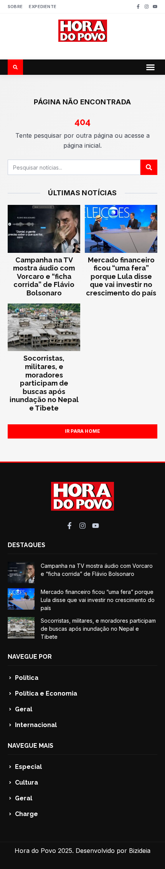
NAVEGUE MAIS (30, 745)
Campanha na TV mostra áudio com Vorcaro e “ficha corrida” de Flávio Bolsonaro (44, 276)
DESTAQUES (26, 545)
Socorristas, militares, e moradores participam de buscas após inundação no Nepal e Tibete (44, 383)
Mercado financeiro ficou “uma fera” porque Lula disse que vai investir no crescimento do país (121, 276)
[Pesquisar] (148, 167)
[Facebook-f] (138, 6)
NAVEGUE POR (30, 656)
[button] (150, 67)
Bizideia (139, 850)
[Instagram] (146, 6)
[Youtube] (155, 6)
